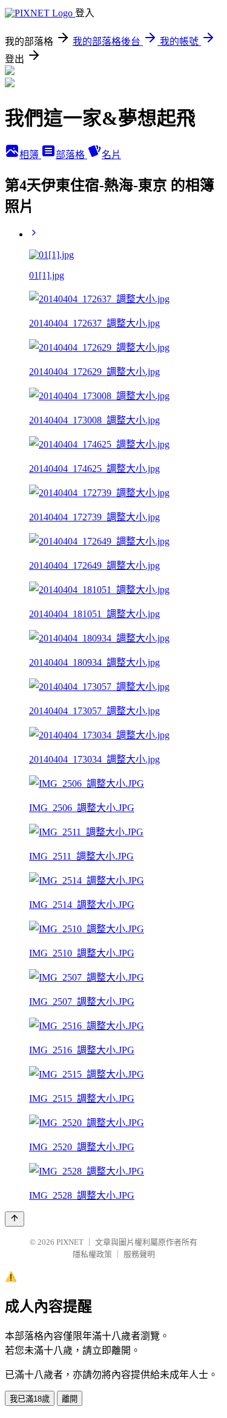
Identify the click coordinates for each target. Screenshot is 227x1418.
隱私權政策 (92, 1254)
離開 (69, 1398)
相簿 (30, 155)
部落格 (71, 155)
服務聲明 (139, 1254)
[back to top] (14, 1219)
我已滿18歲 (30, 1398)
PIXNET (70, 1242)
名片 (111, 155)
